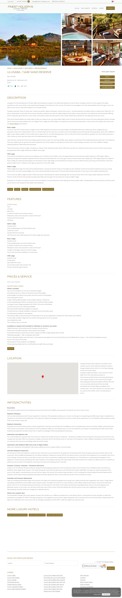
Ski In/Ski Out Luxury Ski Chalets (54, 577)
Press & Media (84, 584)
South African (14, 124)
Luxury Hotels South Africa (37, 515)
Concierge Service (13, 582)
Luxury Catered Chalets (15, 587)
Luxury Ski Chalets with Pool (53, 575)
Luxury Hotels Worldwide (54, 515)
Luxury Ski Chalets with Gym (53, 587)
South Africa (29, 68)
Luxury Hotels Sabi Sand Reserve (17, 515)
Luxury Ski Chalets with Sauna (54, 584)
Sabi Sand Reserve (41, 68)
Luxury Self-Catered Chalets (16, 589)
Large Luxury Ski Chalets (52, 591)
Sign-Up (111, 568)
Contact (83, 577)
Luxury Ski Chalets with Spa (53, 589)
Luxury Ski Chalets (13, 577)
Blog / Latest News (86, 582)
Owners (82, 580)
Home (9, 68)
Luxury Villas (11, 575)
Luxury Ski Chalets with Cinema (54, 580)
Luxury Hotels (18, 68)
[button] (113, 1)
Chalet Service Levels (14, 584)
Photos (56, 63)
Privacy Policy (108, 562)
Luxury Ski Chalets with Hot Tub (54, 582)
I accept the (104, 562)
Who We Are (84, 575)
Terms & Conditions (86, 587)
